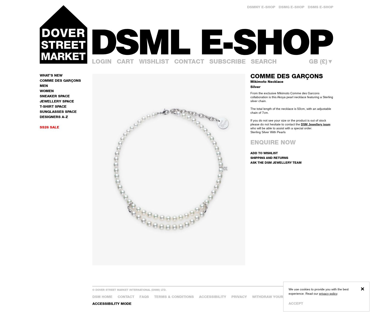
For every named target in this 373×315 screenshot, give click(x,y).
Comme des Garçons (286, 76)
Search (264, 61)
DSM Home (102, 297)
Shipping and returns (269, 158)
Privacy (239, 297)
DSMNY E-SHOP (261, 7)
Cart (125, 61)
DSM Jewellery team (315, 124)
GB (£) (321, 61)
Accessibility (212, 297)
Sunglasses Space (58, 112)
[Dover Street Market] (63, 34)
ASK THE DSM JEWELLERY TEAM (276, 162)
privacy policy (328, 293)
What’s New (51, 75)
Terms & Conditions (174, 297)
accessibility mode (111, 304)
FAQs (144, 297)
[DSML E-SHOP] (212, 42)
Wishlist (154, 61)
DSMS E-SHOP (320, 7)
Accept (296, 303)
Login (102, 61)
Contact (189, 61)
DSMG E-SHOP (291, 7)
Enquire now (273, 142)
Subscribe (227, 61)
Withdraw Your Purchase (278, 297)
